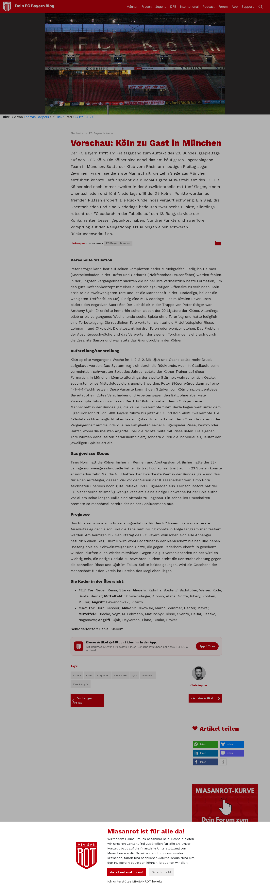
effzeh (77, 675)
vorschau (147, 675)
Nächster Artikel (202, 698)
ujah (134, 675)
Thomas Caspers (36, 117)
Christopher (78, 243)
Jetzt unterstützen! (126, 872)
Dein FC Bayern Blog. (35, 6)
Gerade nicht (161, 872)
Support (248, 7)
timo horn (120, 675)
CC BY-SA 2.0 (83, 117)
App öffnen (207, 646)
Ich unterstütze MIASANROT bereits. (135, 881)
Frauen (147, 7)
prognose (103, 675)
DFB (173, 7)
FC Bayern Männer (101, 133)
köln (89, 675)
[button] (205, 744)
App (235, 7)
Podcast (208, 7)
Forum (223, 7)
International (189, 7)
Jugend (160, 7)
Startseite (77, 133)
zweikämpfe (80, 684)
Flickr (60, 117)
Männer (132, 7)
